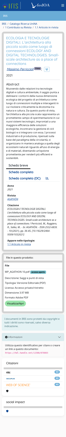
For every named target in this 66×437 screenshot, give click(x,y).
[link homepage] (11, 5)
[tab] (47, 178)
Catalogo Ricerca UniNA (23, 23)
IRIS (4, 23)
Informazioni (15, 336)
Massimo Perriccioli (20, 69)
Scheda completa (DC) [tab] (25, 178)
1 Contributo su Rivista (18, 27)
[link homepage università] (41, 5)
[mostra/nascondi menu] (62, 5)
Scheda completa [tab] (21, 172)
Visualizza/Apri (15, 303)
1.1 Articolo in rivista (46, 27)
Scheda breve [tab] (18, 165)
